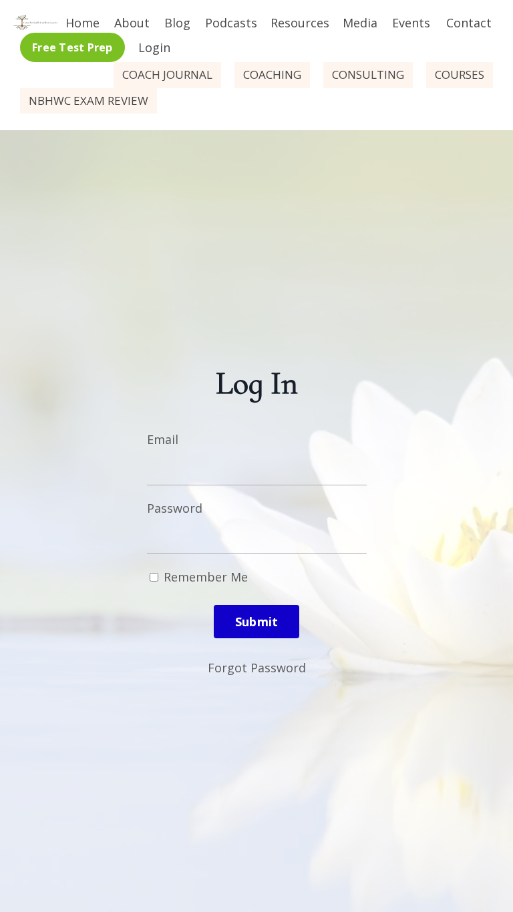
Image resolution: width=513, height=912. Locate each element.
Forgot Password (257, 668)
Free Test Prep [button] (72, 47)
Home (82, 23)
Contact (469, 23)
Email (162, 439)
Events (411, 23)
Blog (177, 23)
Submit (257, 622)
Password (174, 508)
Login (154, 47)
